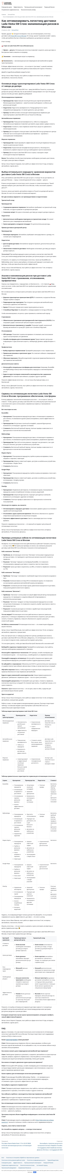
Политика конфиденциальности (36, 1160)
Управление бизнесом (24, 1168)
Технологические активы (28, 10)
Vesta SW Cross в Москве (18, 36)
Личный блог (11, 14)
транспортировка (12, 1040)
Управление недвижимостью (10, 10)
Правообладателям (52, 1160)
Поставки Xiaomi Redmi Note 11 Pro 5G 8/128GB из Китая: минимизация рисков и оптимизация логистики (16, 1144)
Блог (3, 1157)
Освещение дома (7, 7)
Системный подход (42, 1165)
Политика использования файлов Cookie (13, 1160)
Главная (4, 14)
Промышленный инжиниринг (33, 7)
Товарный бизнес (49, 7)
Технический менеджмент (9, 1168)
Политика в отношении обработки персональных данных (22, 1157)
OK (34, 1172)
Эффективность (18, 7)
